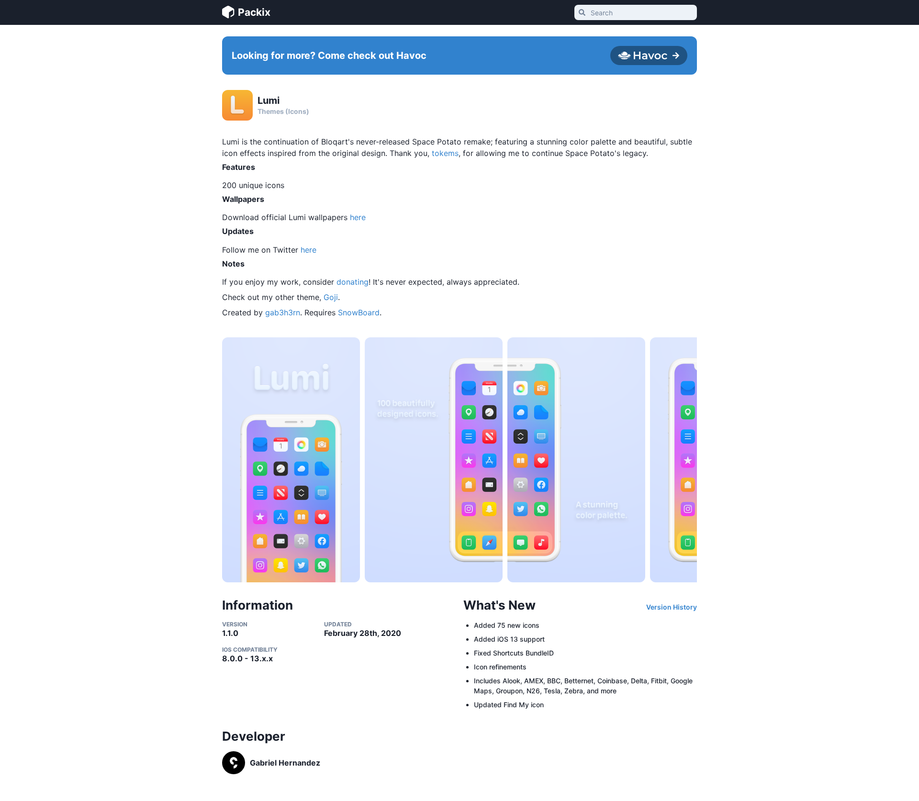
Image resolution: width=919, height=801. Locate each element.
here (358, 217)
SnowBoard (359, 312)
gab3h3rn (282, 312)
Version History (671, 607)
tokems (445, 153)
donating (352, 282)
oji (333, 297)
